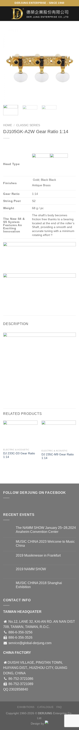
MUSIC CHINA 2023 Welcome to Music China (45, 543)
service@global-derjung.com (29, 643)
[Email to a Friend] (29, 302)
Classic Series (28, 125)
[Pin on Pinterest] (37, 302)
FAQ (59, 707)
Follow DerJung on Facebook (34, 492)
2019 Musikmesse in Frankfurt (38, 555)
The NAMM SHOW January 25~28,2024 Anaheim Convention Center (46, 529)
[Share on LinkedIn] (45, 302)
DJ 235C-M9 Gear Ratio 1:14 (58, 456)
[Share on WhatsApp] (7, 302)
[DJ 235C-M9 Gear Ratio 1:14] (59, 434)
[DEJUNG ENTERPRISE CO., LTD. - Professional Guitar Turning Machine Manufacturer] (39, 13)
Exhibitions (26, 707)
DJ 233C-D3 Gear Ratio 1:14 (19, 455)
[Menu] (5, 13)
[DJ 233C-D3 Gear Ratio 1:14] (20, 433)
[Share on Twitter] (22, 302)
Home (7, 125)
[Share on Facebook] (14, 302)
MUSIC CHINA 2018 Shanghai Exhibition (39, 585)
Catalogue (45, 707)
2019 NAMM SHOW (31, 569)
